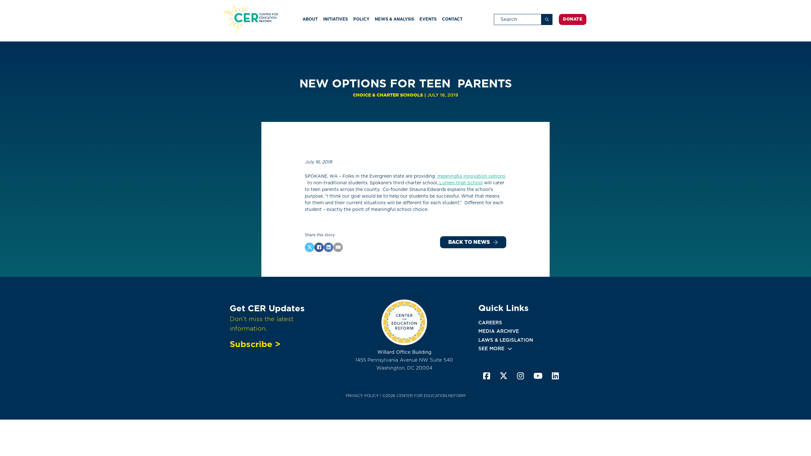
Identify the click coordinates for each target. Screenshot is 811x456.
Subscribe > (255, 344)
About (310, 19)
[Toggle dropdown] (510, 348)
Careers (490, 323)
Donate (572, 19)
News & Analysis (394, 19)
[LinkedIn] (328, 247)
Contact (452, 19)
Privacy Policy (362, 395)
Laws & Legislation (505, 340)
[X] (309, 247)
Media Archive (498, 331)
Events (428, 19)
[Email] (338, 247)
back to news (469, 242)
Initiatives (335, 19)
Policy (361, 19)
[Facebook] (319, 247)
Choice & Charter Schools (388, 95)
